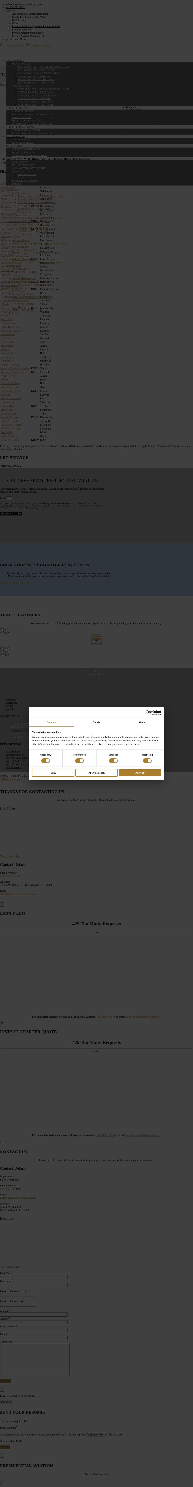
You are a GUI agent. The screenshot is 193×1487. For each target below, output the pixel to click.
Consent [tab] (51, 722)
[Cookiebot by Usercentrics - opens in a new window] (148, 712)
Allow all (139, 773)
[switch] (79, 760)
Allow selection (97, 773)
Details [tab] (96, 722)
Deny (53, 773)
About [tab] (141, 722)
